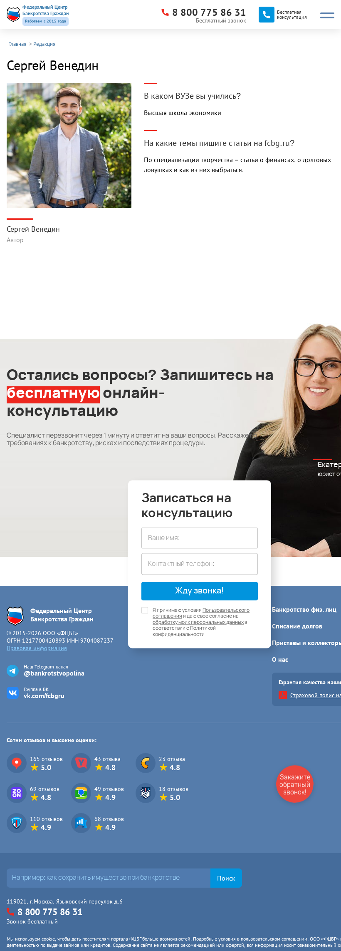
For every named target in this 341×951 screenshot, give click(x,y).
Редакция (44, 44)
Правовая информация (37, 648)
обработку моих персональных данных (198, 622)
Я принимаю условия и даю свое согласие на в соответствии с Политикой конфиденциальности (201, 622)
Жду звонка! (199, 591)
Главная (17, 44)
